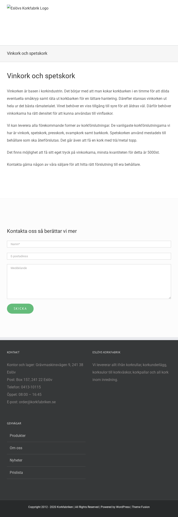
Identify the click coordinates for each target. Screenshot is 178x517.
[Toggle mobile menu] (169, 7)
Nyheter (16, 460)
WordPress (123, 507)
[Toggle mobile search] (161, 7)
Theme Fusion (141, 507)
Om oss (16, 448)
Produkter (17, 435)
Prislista (16, 472)
